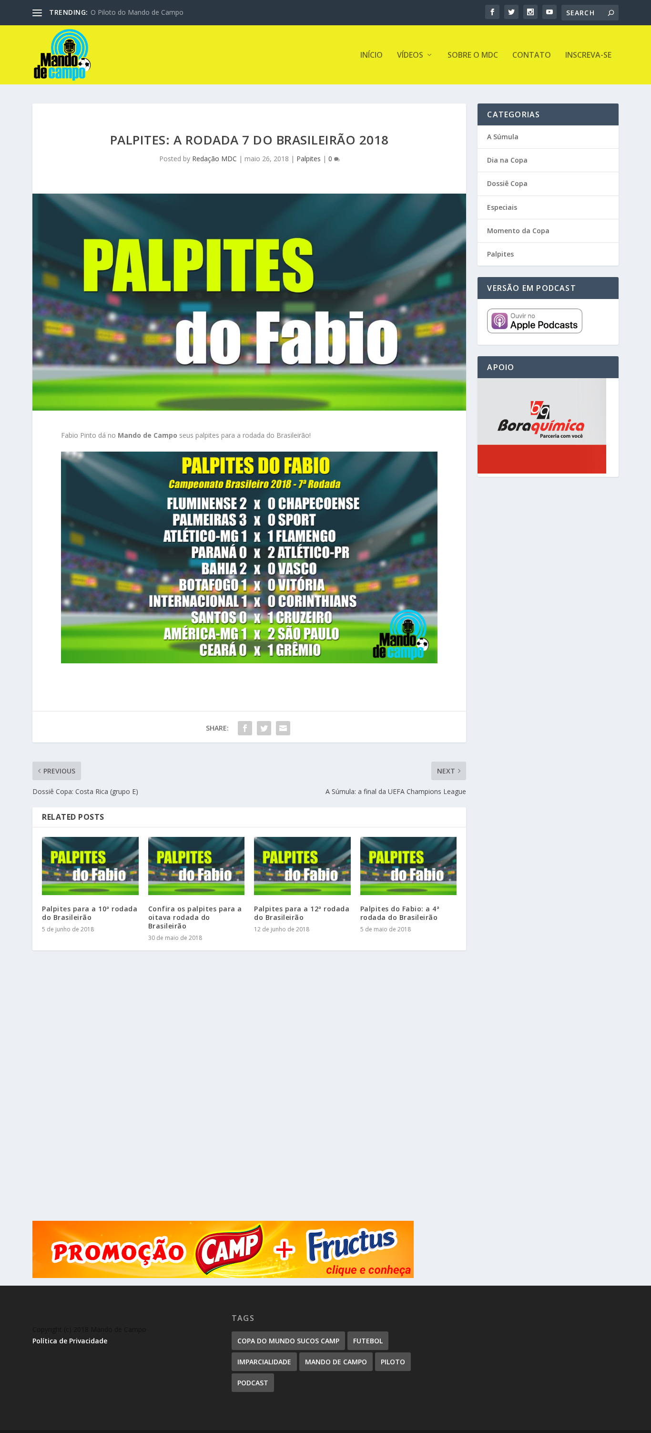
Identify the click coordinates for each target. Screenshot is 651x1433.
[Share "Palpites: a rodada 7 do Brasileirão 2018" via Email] (283, 728)
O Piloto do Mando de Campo (137, 12)
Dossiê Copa (507, 183)
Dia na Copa (507, 160)
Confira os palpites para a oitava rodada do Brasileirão (195, 917)
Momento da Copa (518, 230)
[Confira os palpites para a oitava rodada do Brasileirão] (196, 866)
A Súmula (503, 136)
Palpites (308, 158)
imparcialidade (264, 1361)
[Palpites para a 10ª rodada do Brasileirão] (90, 866)
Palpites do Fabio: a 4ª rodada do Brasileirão (400, 913)
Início (371, 55)
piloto (393, 1361)
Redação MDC (214, 158)
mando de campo (336, 1361)
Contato (531, 55)
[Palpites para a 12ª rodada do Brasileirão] (302, 866)
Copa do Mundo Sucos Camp (288, 1340)
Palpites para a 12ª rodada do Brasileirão (301, 913)
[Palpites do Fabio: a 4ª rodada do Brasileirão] (408, 866)
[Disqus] (249, 1098)
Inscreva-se (588, 55)
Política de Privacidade (69, 1340)
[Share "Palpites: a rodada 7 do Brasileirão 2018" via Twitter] (264, 728)
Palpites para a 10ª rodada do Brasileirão (89, 913)
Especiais (502, 207)
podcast (252, 1382)
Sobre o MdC (473, 55)
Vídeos (410, 55)
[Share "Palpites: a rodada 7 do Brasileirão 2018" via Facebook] (244, 728)
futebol (368, 1340)
